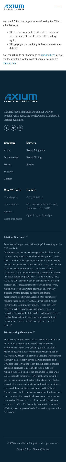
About (7, 150)
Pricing (7, 164)
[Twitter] (13, 128)
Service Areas (11, 157)
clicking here (48, 55)
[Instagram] (20, 128)
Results (30, 164)
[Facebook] (6, 128)
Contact (8, 178)
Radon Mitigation (35, 150)
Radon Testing (34, 157)
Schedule (9, 171)
